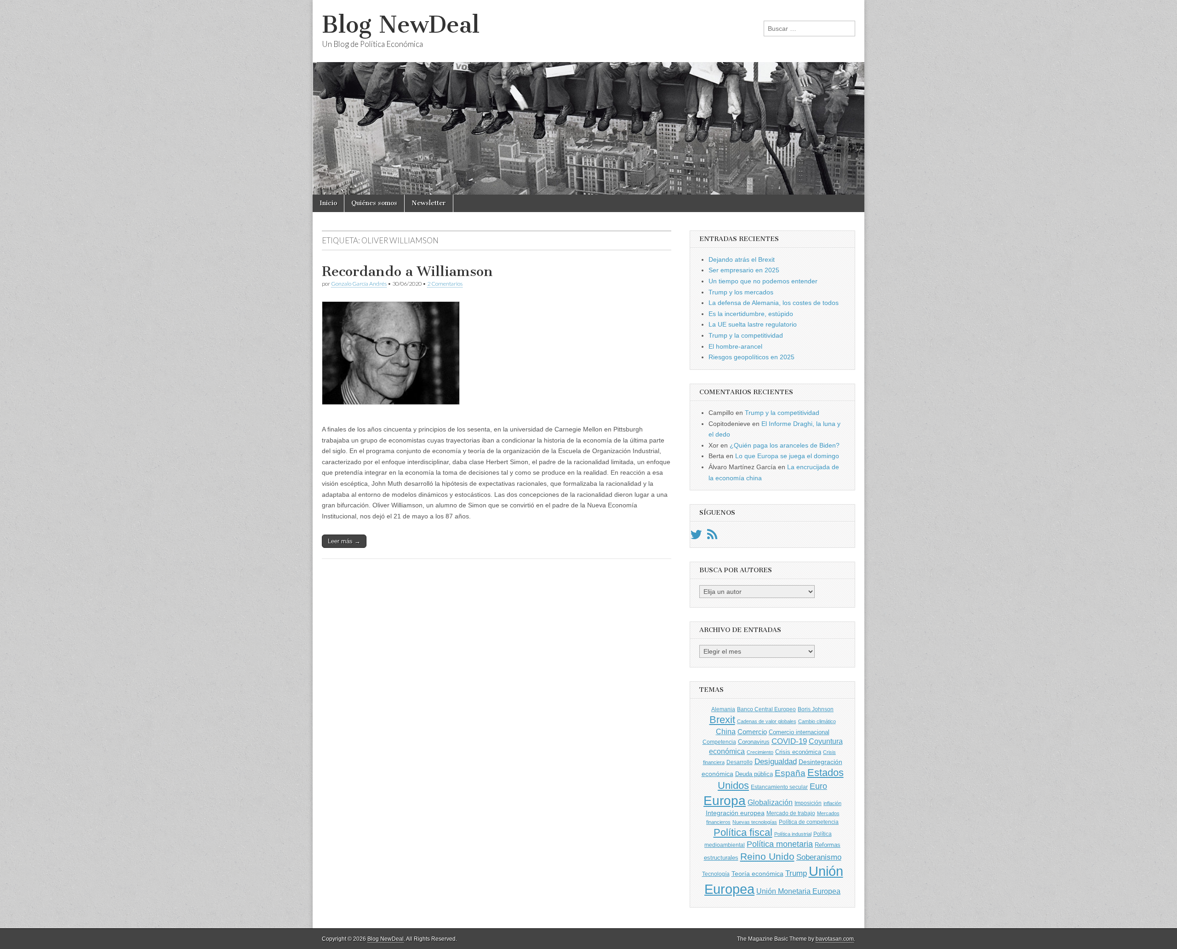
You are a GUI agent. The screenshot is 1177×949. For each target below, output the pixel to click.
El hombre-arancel (735, 346)
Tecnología (716, 874)
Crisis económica (798, 751)
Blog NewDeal (401, 25)
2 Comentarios (445, 283)
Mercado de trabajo (790, 813)
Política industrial (792, 834)
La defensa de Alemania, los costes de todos (773, 302)
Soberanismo (818, 857)
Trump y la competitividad (745, 335)
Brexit (722, 719)
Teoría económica (757, 873)
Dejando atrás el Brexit (741, 259)
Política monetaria (780, 844)
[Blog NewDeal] (588, 97)
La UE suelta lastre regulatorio (752, 324)
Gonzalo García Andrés (359, 283)
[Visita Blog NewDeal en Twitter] (696, 537)
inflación (832, 803)
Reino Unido (767, 856)
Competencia (719, 742)
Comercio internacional (799, 732)
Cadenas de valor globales (766, 721)
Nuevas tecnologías (754, 822)
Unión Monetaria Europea (798, 891)
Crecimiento (760, 752)
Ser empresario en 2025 (743, 270)
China (726, 731)
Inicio (328, 203)
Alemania (723, 709)
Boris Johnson (816, 709)
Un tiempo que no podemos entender (762, 281)
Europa (724, 801)
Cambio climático (817, 721)
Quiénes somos (374, 203)
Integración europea (735, 813)
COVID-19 (789, 741)
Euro (818, 786)
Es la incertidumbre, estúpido (750, 313)
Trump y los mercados (740, 292)
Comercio (752, 732)
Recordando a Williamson (407, 271)
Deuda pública (754, 774)
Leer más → (344, 541)
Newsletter (428, 203)
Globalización (770, 802)
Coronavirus (754, 741)
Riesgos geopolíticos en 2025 (751, 357)
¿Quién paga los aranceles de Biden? (785, 445)
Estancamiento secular (779, 787)
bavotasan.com (835, 939)
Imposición (808, 803)
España (790, 773)
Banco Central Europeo (766, 709)
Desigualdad (775, 761)
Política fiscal (743, 832)
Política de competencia (809, 822)
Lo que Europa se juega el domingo (787, 456)
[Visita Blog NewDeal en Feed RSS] (712, 537)
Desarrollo (739, 762)
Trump (796, 873)
